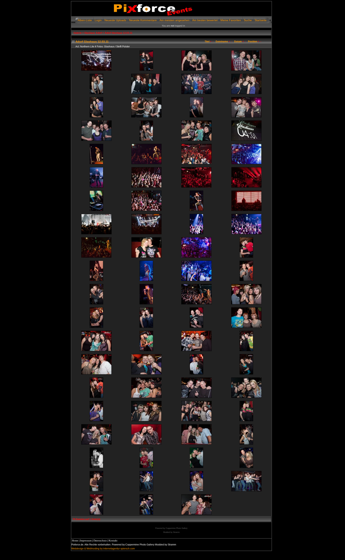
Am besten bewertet (205, 20)
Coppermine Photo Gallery (176, 528)
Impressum (86, 540)
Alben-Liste (85, 20)
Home (75, 540)
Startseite (261, 20)
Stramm (176, 532)
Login (98, 20)
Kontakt (113, 540)
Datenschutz (100, 540)
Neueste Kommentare (143, 20)
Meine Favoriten (230, 20)
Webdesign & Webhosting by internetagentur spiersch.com (103, 548)
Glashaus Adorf (93, 33)
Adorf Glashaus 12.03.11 (118, 33)
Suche (248, 20)
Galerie (77, 33)
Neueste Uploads (115, 20)
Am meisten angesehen (174, 20)
